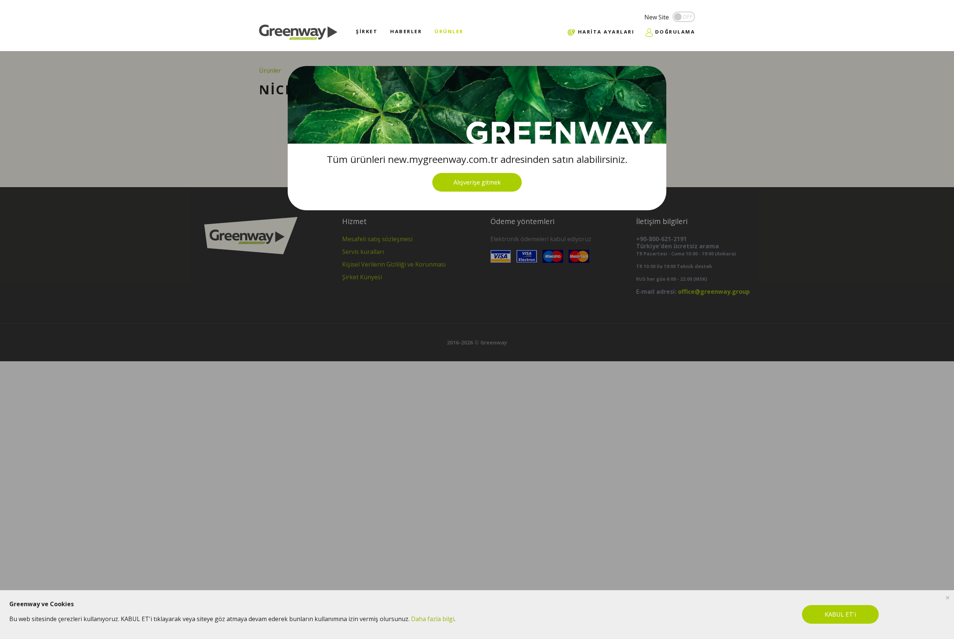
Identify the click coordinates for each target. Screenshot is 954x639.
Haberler (406, 31)
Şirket (367, 31)
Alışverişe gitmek (477, 182)
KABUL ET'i (840, 614)
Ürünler (449, 31)
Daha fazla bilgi (432, 619)
